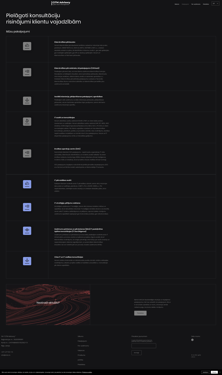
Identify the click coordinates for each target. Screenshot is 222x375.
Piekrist (214, 372)
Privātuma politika (87, 372)
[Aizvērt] (220, 372)
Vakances (81, 350)
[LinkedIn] (192, 340)
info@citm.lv (5, 355)
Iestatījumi (205, 372)
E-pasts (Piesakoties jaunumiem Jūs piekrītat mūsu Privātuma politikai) (142, 341)
